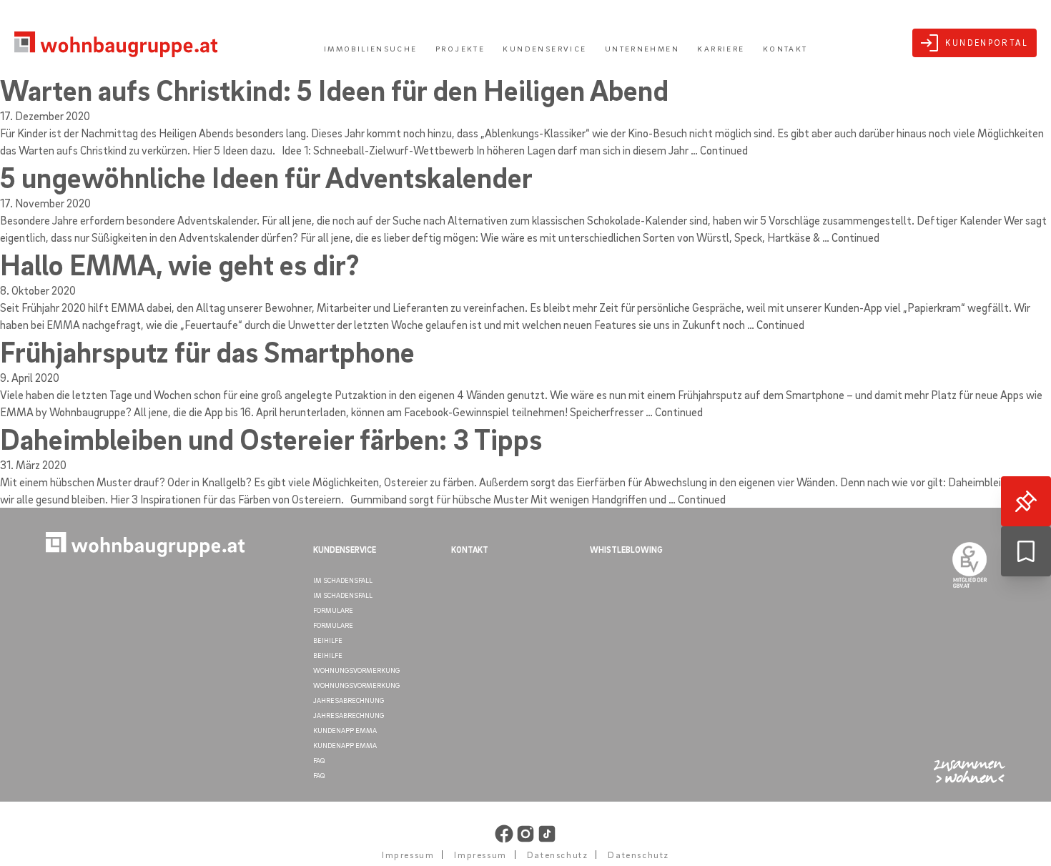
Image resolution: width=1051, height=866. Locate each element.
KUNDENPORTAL (986, 42)
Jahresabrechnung (348, 700)
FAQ (319, 760)
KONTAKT (469, 549)
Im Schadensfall (342, 580)
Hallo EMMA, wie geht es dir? (179, 264)
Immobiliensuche (371, 48)
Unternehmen (642, 48)
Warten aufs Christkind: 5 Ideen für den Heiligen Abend (334, 89)
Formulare (333, 610)
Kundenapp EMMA (345, 730)
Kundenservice (544, 48)
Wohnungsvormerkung (356, 670)
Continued (724, 150)
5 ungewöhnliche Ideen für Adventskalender (266, 177)
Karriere (720, 48)
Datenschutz (557, 854)
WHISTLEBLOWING (626, 549)
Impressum (408, 854)
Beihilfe (327, 640)
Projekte (460, 48)
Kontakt (785, 48)
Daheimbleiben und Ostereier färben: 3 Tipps (271, 438)
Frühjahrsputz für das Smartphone (207, 351)
